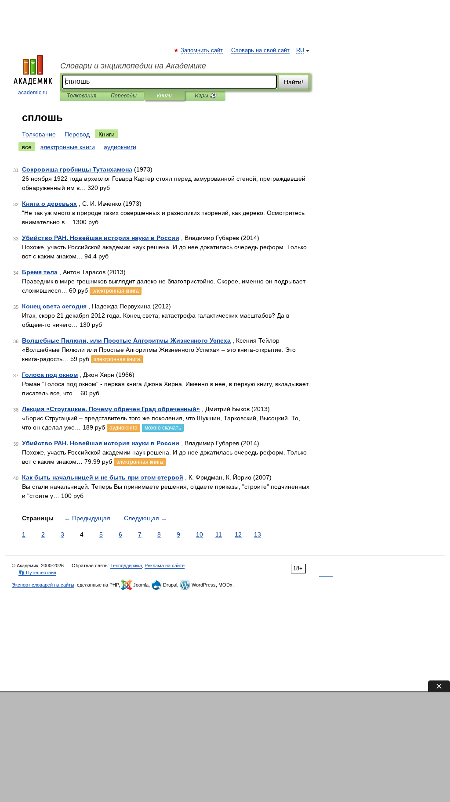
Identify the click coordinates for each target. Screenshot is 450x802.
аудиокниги (120, 146)
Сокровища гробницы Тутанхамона (77, 169)
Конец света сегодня (54, 306)
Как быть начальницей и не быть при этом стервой (102, 477)
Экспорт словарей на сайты (43, 584)
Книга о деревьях (49, 203)
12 (238, 534)
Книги (164, 96)
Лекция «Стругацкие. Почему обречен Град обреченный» (111, 408)
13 (257, 534)
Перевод (77, 134)
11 (218, 534)
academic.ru (32, 93)
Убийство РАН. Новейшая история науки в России (100, 237)
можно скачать (163, 428)
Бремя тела (40, 272)
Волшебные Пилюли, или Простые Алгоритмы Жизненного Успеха (126, 340)
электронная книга (115, 291)
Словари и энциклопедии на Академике (133, 65)
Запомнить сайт (202, 50)
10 (199, 534)
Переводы (124, 96)
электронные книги (67, 146)
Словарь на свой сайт (260, 50)
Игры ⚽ (205, 96)
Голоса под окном (50, 374)
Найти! (293, 82)
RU (300, 50)
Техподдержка (126, 565)
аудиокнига (123, 428)
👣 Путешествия (37, 572)
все (27, 146)
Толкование (39, 134)
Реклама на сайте (165, 565)
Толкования (81, 96)
